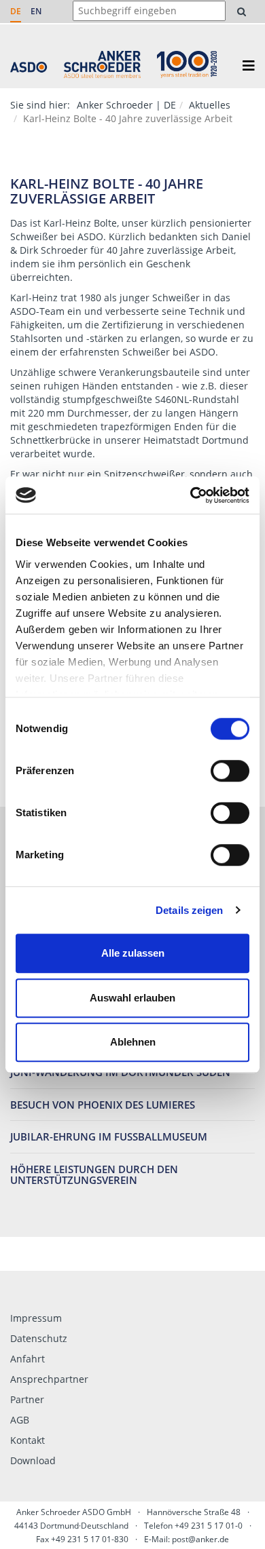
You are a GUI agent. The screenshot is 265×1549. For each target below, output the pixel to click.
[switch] (230, 771)
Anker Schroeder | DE (126, 104)
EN (36, 11)
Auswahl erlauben (132, 997)
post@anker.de (200, 1539)
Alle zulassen (132, 953)
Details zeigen (189, 910)
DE (15, 11)
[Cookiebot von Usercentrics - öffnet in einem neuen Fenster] (190, 495)
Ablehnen (133, 1042)
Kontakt (27, 1440)
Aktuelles (209, 104)
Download (33, 1460)
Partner (27, 1399)
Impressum (36, 1318)
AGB (19, 1419)
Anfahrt (27, 1358)
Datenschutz (38, 1338)
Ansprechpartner (49, 1379)
